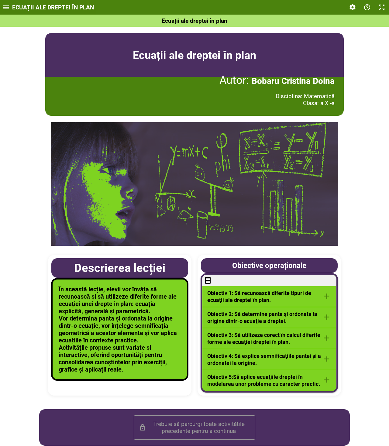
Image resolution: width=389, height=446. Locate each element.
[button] (269, 296)
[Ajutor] (367, 7)
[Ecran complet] (381, 7)
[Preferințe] (352, 7)
